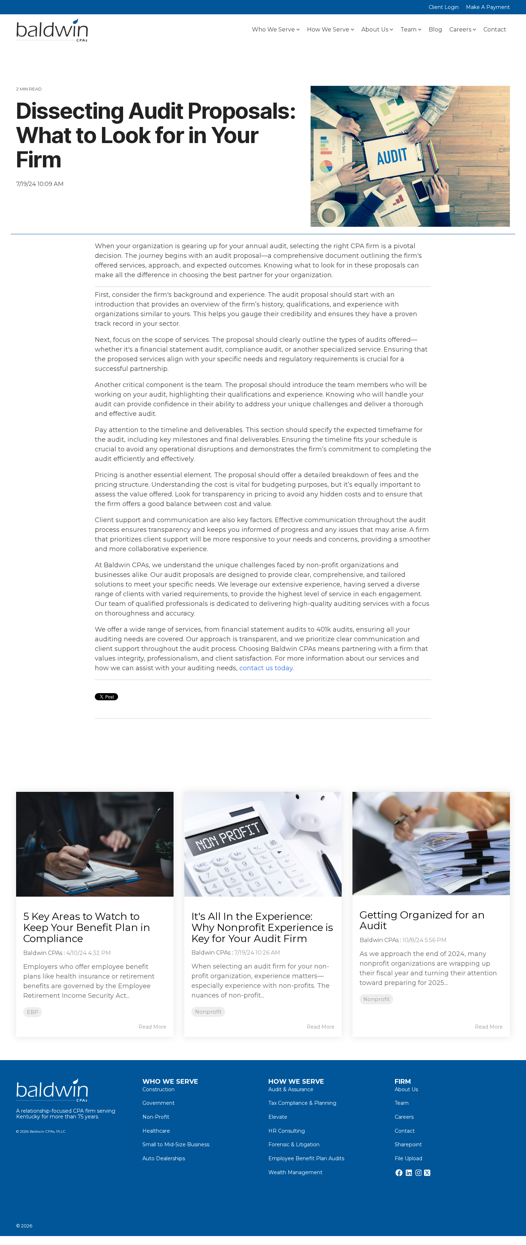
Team (408, 29)
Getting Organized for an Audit (422, 920)
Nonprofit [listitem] (208, 1012)
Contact (494, 29)
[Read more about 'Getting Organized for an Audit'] (431, 843)
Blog (435, 29)
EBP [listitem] (32, 1012)
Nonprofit (33, 200)
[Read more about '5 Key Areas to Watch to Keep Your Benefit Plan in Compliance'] (95, 844)
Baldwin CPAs (42, 953)
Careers (460, 29)
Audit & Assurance (290, 1089)
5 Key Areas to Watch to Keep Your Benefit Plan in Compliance (86, 927)
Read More (152, 1027)
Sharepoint (408, 1144)
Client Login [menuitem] (444, 7)
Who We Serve (273, 29)
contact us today (266, 668)
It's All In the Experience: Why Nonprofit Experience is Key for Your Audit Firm (262, 927)
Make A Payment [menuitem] (488, 7)
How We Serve (328, 29)
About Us (374, 29)
